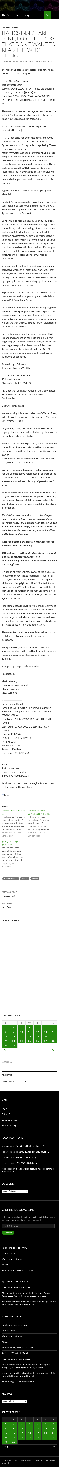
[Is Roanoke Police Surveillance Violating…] (41, 823)
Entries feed (7, 1114)
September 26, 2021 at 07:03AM (17, 1270)
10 (21, 1031)
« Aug (5, 1050)
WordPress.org (9, 1125)
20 (45, 1036)
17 (21, 1036)
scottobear (27, 61)
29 (5, 1045)
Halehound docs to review (14, 1247)
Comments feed (9, 1119)
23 (13, 1041)
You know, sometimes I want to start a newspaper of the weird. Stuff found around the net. (29, 1303)
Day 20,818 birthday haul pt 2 (30, 1146)
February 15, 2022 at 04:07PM (22, 1163)
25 (29, 1041)
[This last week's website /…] (15, 823)
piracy (25, 879)
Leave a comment (43, 61)
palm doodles (10, 879)
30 (13, 1045)
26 (37, 1041)
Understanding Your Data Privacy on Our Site (20, 1460)
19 (37, 1036)
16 (13, 1036)
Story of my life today (26, 1157)
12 (37, 1031)
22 (5, 1041)
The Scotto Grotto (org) (16, 15)
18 (29, 1036)
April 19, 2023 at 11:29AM (15, 1281)
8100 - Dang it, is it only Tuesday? (18, 1381)
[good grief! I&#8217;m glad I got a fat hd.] (15, 854)
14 (53, 1031)
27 (45, 1041)
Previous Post (9, 894)
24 (21, 1041)
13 (45, 1031)
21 (53, 1036)
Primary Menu (55, 15)
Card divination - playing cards (16, 1287)
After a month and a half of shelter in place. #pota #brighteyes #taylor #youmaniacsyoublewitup (26, 1294)
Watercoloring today (12, 1259)
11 (29, 1031)
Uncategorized (10, 27)
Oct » (54, 1050)
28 (53, 1041)
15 (5, 1036)
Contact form (8, 1253)
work (35, 879)
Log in (4, 1108)
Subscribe (8, 1233)
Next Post (7, 905)
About (5, 1264)
